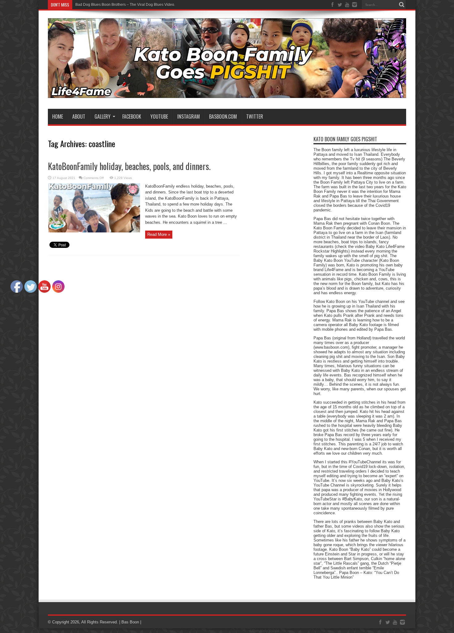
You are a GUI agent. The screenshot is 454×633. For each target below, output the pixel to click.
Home (57, 116)
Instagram (188, 116)
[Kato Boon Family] (227, 93)
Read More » (158, 234)
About (78, 116)
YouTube (159, 116)
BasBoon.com (223, 116)
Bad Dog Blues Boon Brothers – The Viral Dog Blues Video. (125, 4)
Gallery (103, 116)
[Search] (401, 4)
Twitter (254, 116)
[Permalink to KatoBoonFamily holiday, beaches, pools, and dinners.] (94, 231)
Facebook (131, 116)
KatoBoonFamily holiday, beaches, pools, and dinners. (129, 166)
